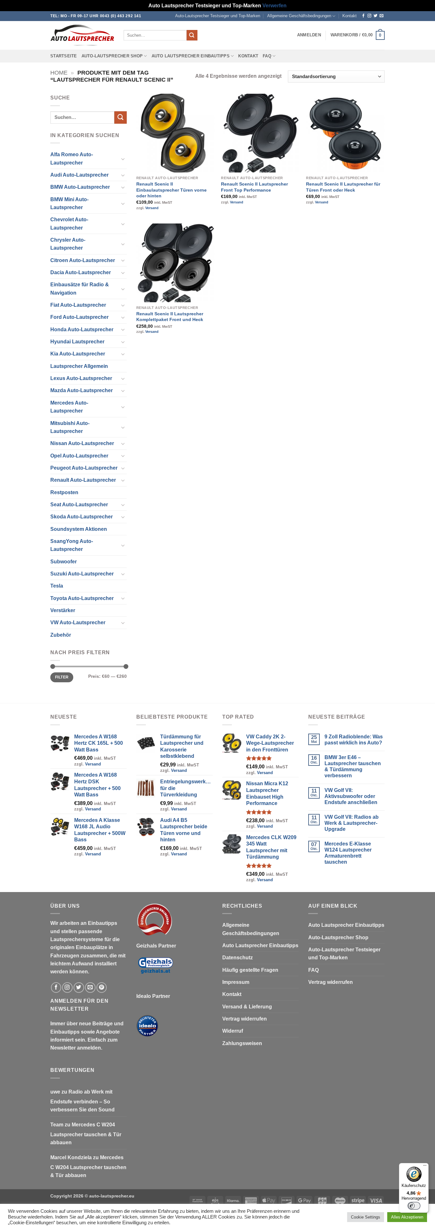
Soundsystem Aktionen (78, 529)
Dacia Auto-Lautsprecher (80, 272)
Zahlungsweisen (242, 1043)
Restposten (64, 492)
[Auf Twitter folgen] (375, 16)
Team (56, 1124)
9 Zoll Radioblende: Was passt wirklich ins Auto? (353, 739)
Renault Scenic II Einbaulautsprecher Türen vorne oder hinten (171, 189)
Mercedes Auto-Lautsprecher (69, 407)
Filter (61, 677)
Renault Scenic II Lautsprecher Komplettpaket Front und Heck (169, 316)
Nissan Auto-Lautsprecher (82, 443)
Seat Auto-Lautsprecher (79, 504)
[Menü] (425, 1167)
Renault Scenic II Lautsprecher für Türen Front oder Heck (343, 187)
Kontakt (349, 16)
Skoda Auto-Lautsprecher (81, 516)
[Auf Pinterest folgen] (101, 987)
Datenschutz (237, 957)
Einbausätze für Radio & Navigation (79, 288)
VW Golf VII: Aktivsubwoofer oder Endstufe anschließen (350, 796)
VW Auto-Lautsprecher (77, 622)
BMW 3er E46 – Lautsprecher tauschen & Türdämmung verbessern (352, 766)
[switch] (414, 1206)
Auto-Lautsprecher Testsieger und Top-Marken (217, 16)
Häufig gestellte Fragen (250, 970)
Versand (152, 208)
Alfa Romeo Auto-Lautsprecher (71, 158)
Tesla (56, 586)
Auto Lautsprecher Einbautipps (191, 56)
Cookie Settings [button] (365, 1217)
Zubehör (60, 635)
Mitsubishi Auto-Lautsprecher (69, 427)
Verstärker (62, 610)
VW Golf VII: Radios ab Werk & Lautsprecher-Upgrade (351, 823)
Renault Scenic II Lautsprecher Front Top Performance (254, 187)
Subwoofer (63, 561)
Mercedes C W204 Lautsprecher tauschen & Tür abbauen (85, 1134)
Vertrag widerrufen (244, 1018)
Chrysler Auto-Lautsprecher (67, 244)
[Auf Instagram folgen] (369, 16)
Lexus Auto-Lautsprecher (81, 378)
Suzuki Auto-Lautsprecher (82, 573)
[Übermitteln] (192, 35)
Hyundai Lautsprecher (77, 341)
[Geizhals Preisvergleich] (155, 970)
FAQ (267, 56)
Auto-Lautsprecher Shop (112, 56)
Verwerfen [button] (274, 5)
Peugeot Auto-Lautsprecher (84, 468)
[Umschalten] (123, 159)
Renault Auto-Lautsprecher (83, 480)
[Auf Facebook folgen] (363, 16)
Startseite (63, 56)
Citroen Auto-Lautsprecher (82, 260)
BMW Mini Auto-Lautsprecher (69, 203)
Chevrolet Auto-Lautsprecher (69, 223)
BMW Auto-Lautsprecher (80, 187)
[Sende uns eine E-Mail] (381, 16)
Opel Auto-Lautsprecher (79, 455)
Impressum (235, 982)
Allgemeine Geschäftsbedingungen (299, 16)
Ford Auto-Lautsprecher (79, 317)
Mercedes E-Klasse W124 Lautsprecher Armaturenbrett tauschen (348, 853)
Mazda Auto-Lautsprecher (81, 390)
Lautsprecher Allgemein (79, 366)
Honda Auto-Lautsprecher (81, 329)
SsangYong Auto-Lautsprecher (71, 545)
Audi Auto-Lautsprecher (79, 175)
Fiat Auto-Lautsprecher (78, 305)
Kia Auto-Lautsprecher (77, 353)
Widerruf (232, 1031)
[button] (309, 35)
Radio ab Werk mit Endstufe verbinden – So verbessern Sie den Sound (82, 1101)
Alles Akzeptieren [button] (407, 1217)
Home (59, 73)
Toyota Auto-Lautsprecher (82, 598)
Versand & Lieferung (247, 1006)
